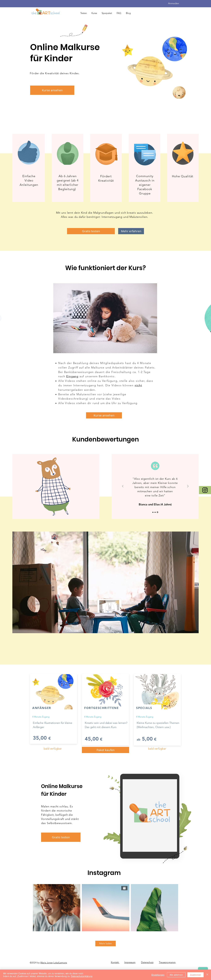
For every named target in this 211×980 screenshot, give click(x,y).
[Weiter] (187, 486)
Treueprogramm (167, 962)
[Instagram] (205, 490)
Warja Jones (46, 962)
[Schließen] (207, 975)
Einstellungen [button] (158, 974)
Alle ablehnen (176, 974)
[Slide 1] (152, 512)
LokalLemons (60, 962)
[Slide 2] (155, 512)
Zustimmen (195, 974)
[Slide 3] (157, 512)
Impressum (129, 962)
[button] (52, 90)
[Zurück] (122, 486)
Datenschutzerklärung (81, 976)
